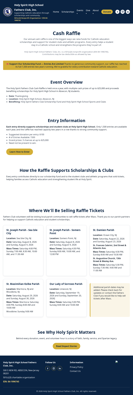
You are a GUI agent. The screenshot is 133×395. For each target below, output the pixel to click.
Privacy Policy (76, 367)
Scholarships (68, 11)
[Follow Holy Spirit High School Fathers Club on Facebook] (47, 368)
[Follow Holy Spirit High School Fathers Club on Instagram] (53, 368)
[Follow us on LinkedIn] (128, 12)
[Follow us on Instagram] (123, 12)
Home (56, 11)
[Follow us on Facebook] (117, 12)
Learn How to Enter (20, 151)
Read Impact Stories (66, 346)
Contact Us (75, 371)
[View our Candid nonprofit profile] (123, 368)
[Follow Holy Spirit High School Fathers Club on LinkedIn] (59, 368)
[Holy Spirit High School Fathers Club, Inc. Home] (7, 11)
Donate (107, 11)
